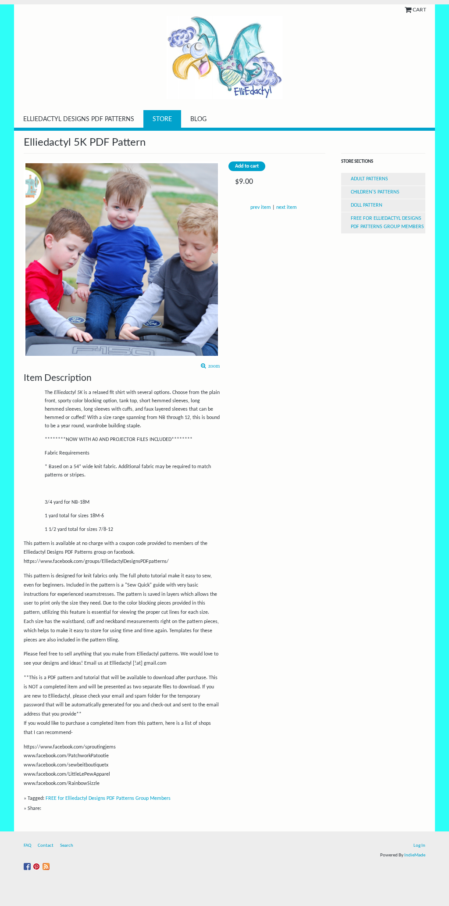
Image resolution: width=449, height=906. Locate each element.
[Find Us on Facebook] (28, 865)
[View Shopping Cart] (409, 9)
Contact (45, 845)
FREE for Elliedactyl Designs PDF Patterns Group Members (108, 798)
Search (66, 845)
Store (162, 119)
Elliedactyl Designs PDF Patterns (78, 119)
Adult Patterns (369, 179)
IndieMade (414, 855)
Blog (198, 119)
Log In (419, 845)
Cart (419, 9)
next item (286, 207)
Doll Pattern (366, 205)
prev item (260, 207)
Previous (28, 245)
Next (215, 245)
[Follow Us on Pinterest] (38, 865)
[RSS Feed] (47, 865)
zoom (213, 366)
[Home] (224, 57)
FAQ (27, 845)
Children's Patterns (375, 192)
